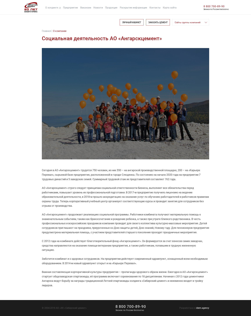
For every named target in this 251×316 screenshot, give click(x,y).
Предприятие (70, 7)
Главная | (47, 31)
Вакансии (85, 7)
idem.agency (202, 308)
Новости (98, 7)
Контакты (155, 7)
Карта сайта (169, 7)
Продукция (111, 7)
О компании (60, 31)
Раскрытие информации (133, 7)
